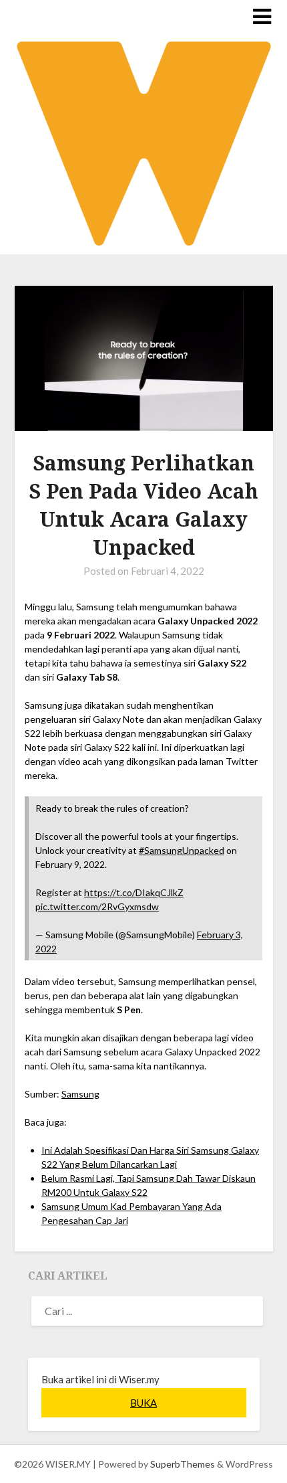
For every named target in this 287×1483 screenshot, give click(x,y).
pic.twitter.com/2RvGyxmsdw (97, 906)
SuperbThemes (182, 1464)
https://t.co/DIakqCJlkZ (134, 892)
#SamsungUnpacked (181, 850)
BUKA (143, 1403)
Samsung (80, 1094)
